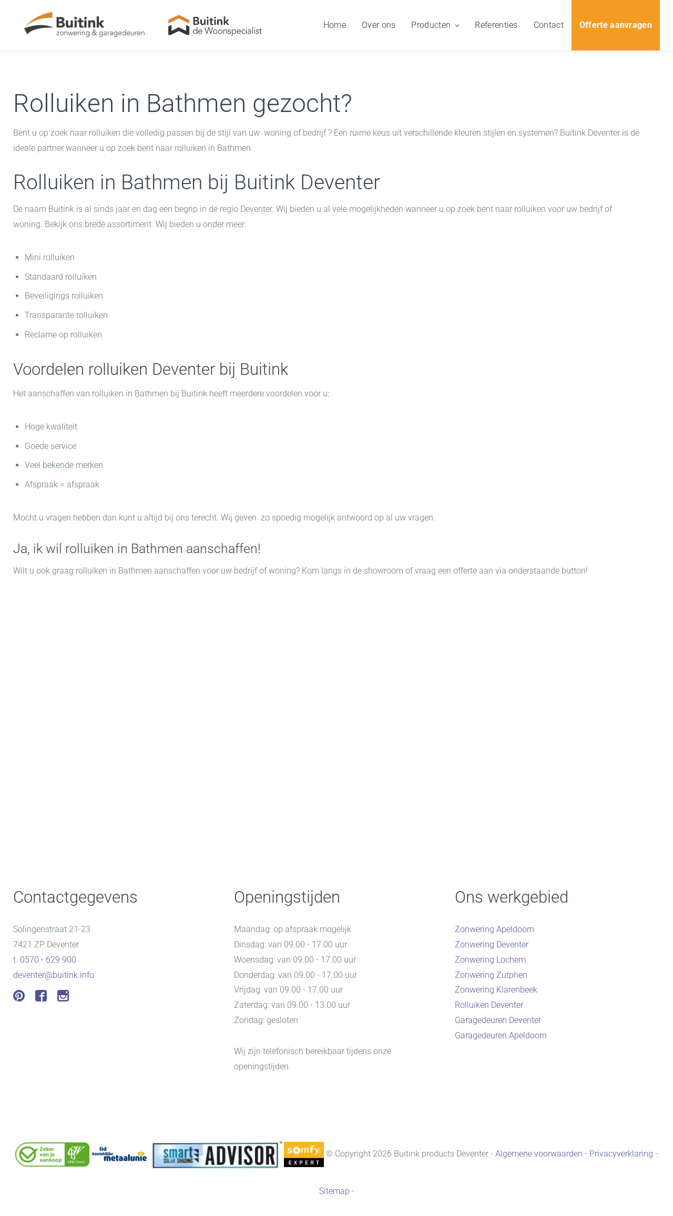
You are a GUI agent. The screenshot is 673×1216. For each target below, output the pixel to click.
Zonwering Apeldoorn (494, 929)
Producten (431, 25)
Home (334, 25)
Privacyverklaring (621, 1154)
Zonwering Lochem (490, 960)
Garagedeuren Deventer (498, 1020)
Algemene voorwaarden (539, 1154)
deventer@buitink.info (53, 975)
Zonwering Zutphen (491, 975)
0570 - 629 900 (48, 960)
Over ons (378, 25)
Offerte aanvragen (615, 25)
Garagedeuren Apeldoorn (501, 1035)
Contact (549, 25)
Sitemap (334, 1191)
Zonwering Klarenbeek (496, 990)
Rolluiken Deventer (489, 1005)
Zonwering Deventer (491, 944)
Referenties (496, 25)
